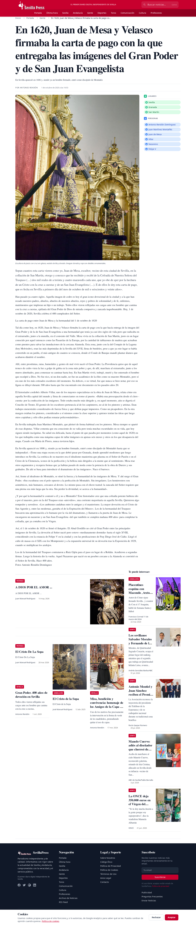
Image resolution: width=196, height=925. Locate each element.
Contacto (104, 882)
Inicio (18, 18)
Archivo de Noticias (68, 898)
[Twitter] (24, 885)
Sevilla (65, 12)
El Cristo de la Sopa (66, 698)
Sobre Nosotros (107, 858)
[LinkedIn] (34, 885)
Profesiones (156, 12)
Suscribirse (160, 877)
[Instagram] (29, 885)
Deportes (102, 12)
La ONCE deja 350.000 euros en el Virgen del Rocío (140, 802)
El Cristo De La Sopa (29, 651)
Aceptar (171, 917)
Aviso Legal (105, 878)
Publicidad (147, 892)
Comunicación (127, 12)
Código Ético (106, 862)
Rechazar (156, 917)
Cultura (142, 12)
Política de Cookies (109, 870)
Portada (38, 12)
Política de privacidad (160, 886)
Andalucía (78, 12)
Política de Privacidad (110, 866)
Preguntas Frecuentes (152, 896)
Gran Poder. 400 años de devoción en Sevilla (31, 694)
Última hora (52, 12)
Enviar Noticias (149, 900)
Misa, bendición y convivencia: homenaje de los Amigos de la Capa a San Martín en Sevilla (106, 704)
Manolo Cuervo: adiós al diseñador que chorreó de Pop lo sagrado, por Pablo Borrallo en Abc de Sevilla (141, 751)
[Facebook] (19, 885)
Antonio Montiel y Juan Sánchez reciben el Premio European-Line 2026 (140, 694)
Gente (90, 12)
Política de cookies (50, 921)
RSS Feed (63, 902)
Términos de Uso (108, 874)
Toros (113, 12)
